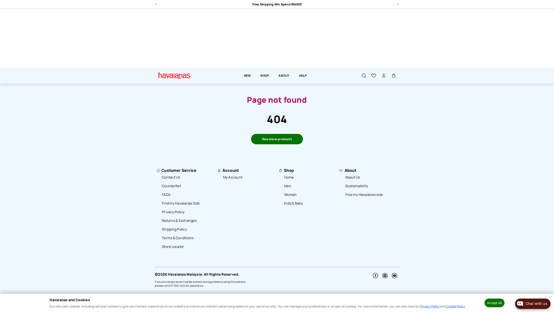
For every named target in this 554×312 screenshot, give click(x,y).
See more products (277, 139)
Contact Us (171, 177)
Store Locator (173, 246)
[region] (222, 4)
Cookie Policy (455, 306)
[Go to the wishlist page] (373, 75)
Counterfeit (171, 186)
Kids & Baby (293, 203)
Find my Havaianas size (364, 194)
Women (290, 194)
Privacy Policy (173, 212)
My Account (233, 177)
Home (289, 177)
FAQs (166, 194)
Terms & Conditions (178, 238)
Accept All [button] (494, 303)
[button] (363, 75)
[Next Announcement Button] (397, 3)
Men (287, 186)
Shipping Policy (174, 229)
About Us (352, 177)
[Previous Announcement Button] (156, 3)
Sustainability (356, 186)
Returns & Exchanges (179, 220)
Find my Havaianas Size (181, 203)
